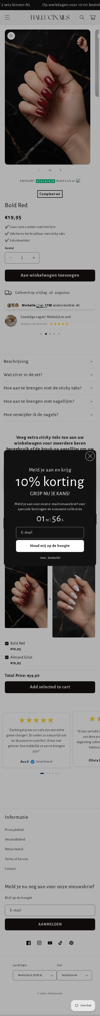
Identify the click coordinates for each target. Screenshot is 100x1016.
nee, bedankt (50, 558)
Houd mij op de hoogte (50, 546)
